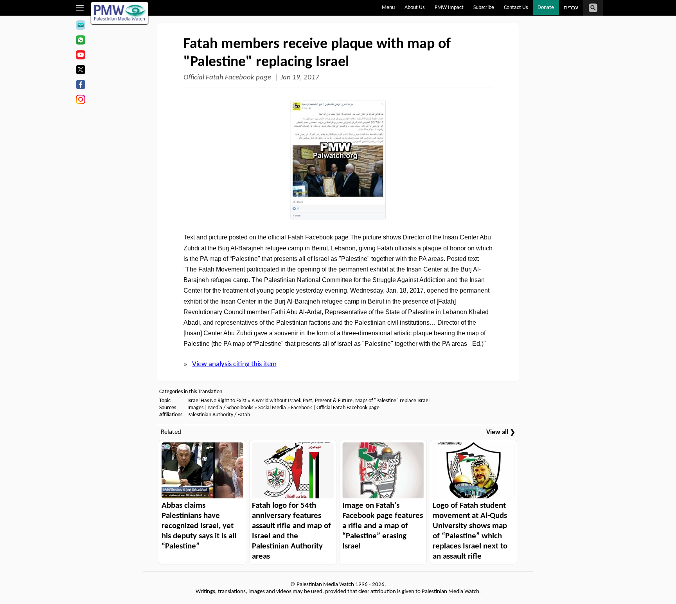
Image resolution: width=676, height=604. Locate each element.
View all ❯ (500, 432)
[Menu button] (80, 8)
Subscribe (483, 8)
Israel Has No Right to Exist (216, 401)
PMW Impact (449, 8)
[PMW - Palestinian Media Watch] (119, 13)
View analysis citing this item (234, 364)
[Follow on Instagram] (80, 100)
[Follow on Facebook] (80, 85)
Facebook (301, 408)
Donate (546, 8)
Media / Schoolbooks (230, 408)
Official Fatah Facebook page (227, 77)
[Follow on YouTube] (80, 56)
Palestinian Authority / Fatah (218, 415)
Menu (388, 8)
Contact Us (516, 8)
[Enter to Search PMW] (593, 8)
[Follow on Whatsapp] (80, 41)
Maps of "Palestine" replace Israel (392, 401)
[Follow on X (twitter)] (80, 70)
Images (195, 408)
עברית (571, 8)
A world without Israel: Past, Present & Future (302, 401)
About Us (414, 8)
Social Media (272, 408)
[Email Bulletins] (80, 26)
